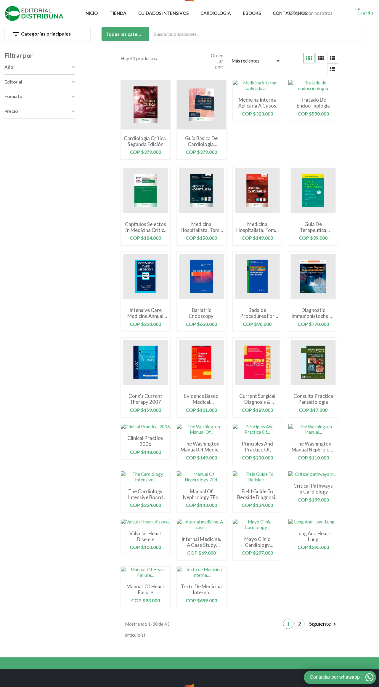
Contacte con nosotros (310, 13)
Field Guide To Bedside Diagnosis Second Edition (257, 494)
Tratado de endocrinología (313, 103)
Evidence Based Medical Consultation (201, 399)
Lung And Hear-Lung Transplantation (313, 536)
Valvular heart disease (145, 536)
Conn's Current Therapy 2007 (145, 399)
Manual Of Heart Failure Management (145, 589)
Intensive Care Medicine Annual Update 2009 (145, 313)
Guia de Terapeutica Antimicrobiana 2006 (313, 227)
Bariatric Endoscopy (201, 313)
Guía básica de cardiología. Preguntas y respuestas (201, 141)
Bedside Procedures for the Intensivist (257, 313)
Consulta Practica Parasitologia (313, 399)
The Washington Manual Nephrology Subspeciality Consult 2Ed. (313, 447)
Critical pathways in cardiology (313, 489)
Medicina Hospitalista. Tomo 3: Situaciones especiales (201, 227)
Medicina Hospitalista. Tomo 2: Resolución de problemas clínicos (257, 227)
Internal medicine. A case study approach (201, 542)
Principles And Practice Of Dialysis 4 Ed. (257, 447)
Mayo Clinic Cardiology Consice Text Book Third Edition (257, 542)
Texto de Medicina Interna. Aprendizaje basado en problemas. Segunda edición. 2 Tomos (201, 589)
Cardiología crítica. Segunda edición (145, 141)
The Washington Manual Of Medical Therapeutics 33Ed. (201, 447)
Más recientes (257, 61)
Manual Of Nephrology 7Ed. (201, 494)
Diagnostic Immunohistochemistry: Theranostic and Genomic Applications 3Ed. (313, 313)
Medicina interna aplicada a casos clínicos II (257, 103)
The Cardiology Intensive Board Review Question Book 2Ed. (145, 494)
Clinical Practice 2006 (145, 441)
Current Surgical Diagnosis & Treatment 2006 (257, 399)
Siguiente (323, 624)
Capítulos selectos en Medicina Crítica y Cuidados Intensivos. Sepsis (145, 227)
